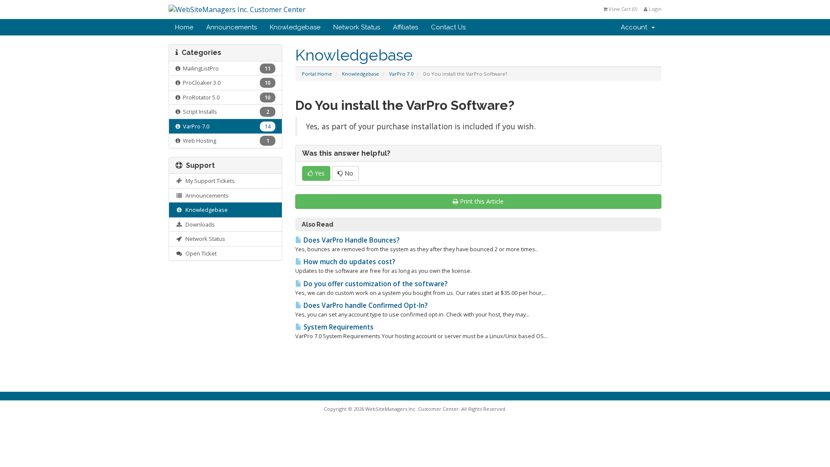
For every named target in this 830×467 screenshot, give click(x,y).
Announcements (231, 27)
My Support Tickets (209, 181)
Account (636, 27)
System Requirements (338, 327)
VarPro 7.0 (401, 73)
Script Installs (224, 111)
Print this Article (482, 201)
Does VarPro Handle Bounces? (350, 240)
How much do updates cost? (348, 261)
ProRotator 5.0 (225, 97)
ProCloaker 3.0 (225, 82)
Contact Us (448, 27)
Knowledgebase (295, 27)
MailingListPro (225, 68)
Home (184, 27)
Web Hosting (224, 140)
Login (654, 9)
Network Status (356, 27)
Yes (319, 173)
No (348, 173)
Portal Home (317, 73)
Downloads (199, 224)
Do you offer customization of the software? (374, 283)
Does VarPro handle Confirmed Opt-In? (365, 305)
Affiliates (405, 27)
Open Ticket (200, 253)
